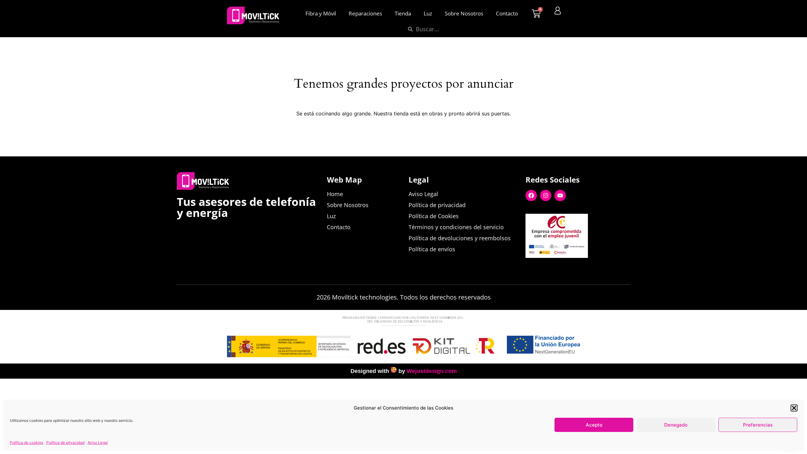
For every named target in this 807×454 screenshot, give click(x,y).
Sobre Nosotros (464, 13)
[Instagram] (545, 195)
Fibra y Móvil (320, 13)
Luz (428, 13)
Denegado (676, 425)
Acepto (594, 425)
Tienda (403, 13)
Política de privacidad (65, 442)
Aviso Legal (98, 442)
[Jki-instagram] (573, 268)
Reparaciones (365, 13)
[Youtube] (560, 195)
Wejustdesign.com (432, 371)
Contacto (507, 13)
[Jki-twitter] (544, 268)
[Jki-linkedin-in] (558, 268)
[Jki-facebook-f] (529, 268)
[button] (794, 408)
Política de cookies (26, 442)
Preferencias (758, 425)
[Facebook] (531, 195)
